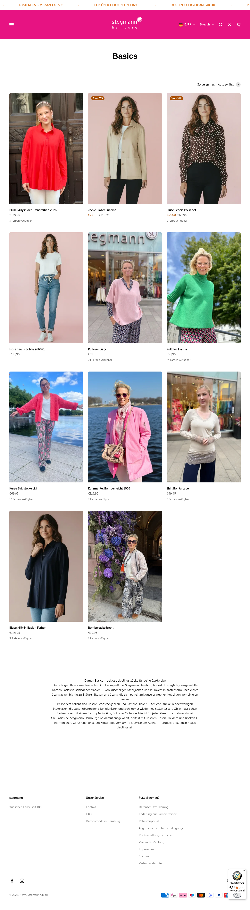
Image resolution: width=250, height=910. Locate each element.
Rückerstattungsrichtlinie (155, 835)
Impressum (146, 849)
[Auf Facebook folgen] (12, 880)
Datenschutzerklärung (154, 807)
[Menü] (243, 871)
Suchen (144, 856)
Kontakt (91, 807)
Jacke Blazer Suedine (102, 210)
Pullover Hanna (177, 349)
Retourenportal (149, 821)
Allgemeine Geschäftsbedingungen (162, 828)
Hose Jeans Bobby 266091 (27, 349)
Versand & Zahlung (151, 842)
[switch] (237, 895)
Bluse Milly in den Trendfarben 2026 (33, 210)
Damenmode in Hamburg (103, 821)
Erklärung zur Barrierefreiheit (158, 814)
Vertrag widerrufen (151, 863)
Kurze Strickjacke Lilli (23, 488)
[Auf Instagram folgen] (22, 880)
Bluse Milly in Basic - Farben (27, 627)
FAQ (89, 814)
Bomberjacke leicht (100, 627)
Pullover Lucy (97, 349)
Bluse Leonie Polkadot (181, 210)
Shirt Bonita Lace (178, 488)
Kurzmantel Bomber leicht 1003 (109, 488)
